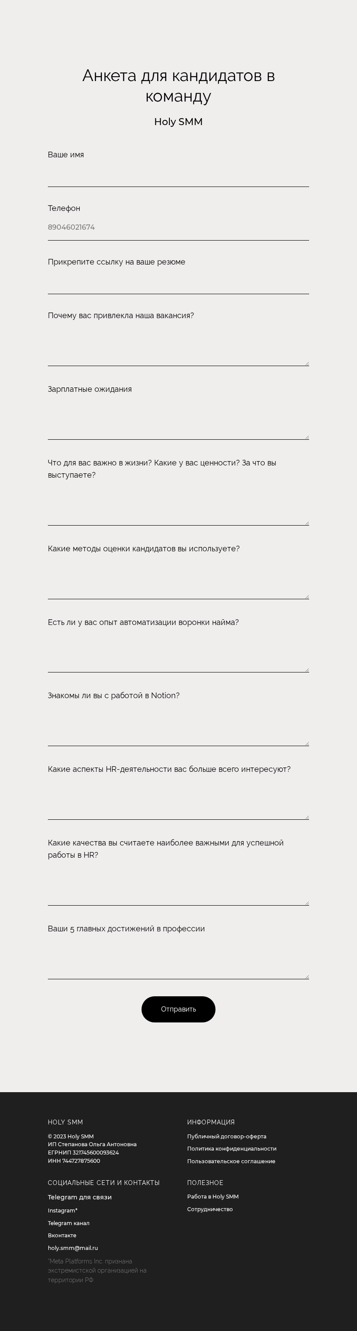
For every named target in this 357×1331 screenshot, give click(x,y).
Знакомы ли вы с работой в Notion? (114, 695)
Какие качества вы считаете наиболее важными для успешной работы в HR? (166, 848)
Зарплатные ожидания (90, 389)
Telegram (60, 1223)
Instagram (61, 1210)
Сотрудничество (210, 1209)
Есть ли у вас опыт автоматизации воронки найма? (143, 622)
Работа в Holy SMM (213, 1196)
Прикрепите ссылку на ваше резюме (116, 261)
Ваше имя (66, 154)
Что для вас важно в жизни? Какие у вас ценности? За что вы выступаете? (162, 468)
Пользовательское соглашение (231, 1161)
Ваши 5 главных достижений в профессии (126, 928)
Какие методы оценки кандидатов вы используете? (144, 548)
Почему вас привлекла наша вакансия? (121, 315)
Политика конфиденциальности (231, 1148)
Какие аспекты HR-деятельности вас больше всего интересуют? (169, 769)
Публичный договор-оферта (226, 1136)
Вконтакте (62, 1235)
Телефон (64, 208)
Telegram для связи (80, 1197)
